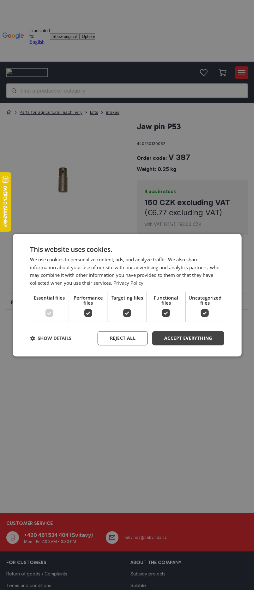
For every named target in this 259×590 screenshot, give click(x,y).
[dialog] (127, 295)
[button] (188, 338)
